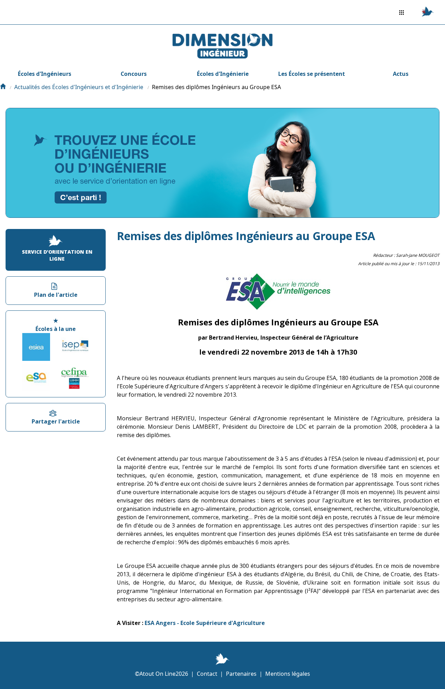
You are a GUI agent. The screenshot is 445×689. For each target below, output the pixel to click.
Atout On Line (157, 674)
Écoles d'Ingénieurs (44, 73)
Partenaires (241, 674)
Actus (400, 73)
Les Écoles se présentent (311, 73)
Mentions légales (287, 674)
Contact (207, 674)
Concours (134, 73)
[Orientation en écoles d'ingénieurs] (3, 87)
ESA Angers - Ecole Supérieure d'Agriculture (205, 623)
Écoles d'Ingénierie (223, 73)
